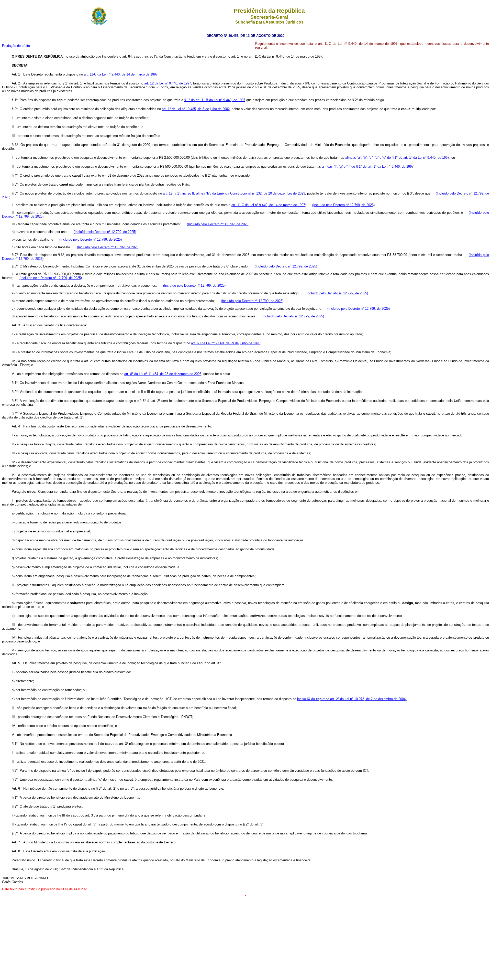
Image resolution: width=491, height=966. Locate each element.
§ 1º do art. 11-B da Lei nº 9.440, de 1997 (214, 100)
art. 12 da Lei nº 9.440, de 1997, (168, 83)
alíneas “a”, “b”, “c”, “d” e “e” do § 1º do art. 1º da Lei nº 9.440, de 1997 (397, 157)
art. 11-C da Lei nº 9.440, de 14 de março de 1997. (121, 74)
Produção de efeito (16, 46)
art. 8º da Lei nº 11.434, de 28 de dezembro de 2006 (162, 374)
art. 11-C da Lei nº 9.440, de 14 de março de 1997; (268, 205)
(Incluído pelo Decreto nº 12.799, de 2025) (343, 205)
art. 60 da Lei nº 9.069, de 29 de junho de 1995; (226, 343)
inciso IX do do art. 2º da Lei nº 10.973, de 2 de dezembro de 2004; (352, 699)
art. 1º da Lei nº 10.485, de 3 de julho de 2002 (196, 109)
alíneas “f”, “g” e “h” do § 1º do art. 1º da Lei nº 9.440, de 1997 (368, 166)
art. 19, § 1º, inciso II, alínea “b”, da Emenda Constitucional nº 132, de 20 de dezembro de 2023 (234, 193)
